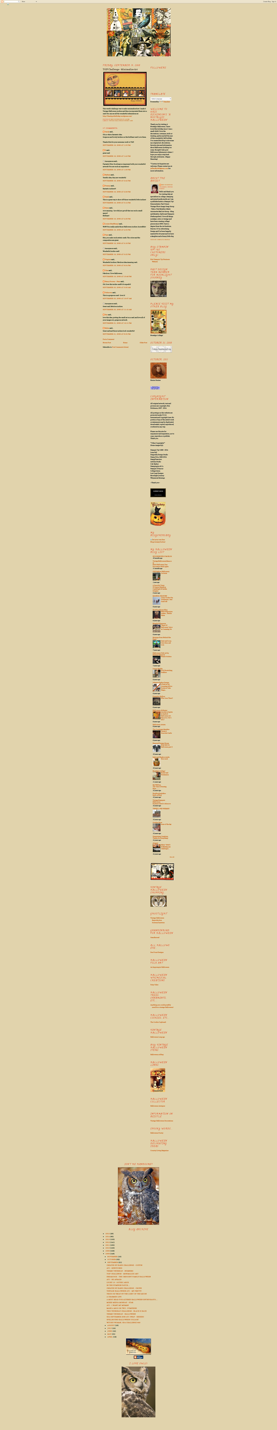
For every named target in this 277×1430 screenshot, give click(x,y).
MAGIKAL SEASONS (160, 596)
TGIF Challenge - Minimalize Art (122, 1274)
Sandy (107, 132)
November (112, 1256)
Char (106, 270)
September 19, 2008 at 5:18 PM (117, 243)
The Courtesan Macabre (161, 729)
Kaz (106, 315)
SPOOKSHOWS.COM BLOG (162, 556)
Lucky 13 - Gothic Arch (118, 1282)
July (109, 1328)
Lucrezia (164, 573)
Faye (106, 235)
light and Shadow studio (161, 757)
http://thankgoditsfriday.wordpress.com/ (117, 116)
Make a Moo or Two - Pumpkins (122, 1308)
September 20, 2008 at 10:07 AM (117, 298)
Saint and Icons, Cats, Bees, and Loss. (166, 643)
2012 (108, 1242)
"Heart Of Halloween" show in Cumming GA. (166, 627)
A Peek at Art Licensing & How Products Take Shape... (166, 687)
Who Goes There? (167, 698)
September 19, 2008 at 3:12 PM (117, 203)
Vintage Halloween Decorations (161, 1121)
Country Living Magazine (159, 1150)
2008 (108, 1254)
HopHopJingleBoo (159, 793)
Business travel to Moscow (162, 804)
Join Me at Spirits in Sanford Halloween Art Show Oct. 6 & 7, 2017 (167, 716)
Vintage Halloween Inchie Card (121, 120)
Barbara (107, 175)
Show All (172, 857)
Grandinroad (154, 937)
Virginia (108, 259)
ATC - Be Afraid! (114, 1279)
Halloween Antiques (157, 1106)
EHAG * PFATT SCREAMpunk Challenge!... (166, 846)
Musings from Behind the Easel (162, 638)
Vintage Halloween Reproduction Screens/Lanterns (157, 920)
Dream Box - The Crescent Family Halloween (129, 1277)
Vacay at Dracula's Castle (166, 732)
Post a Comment (108, 339)
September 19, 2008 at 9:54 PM (117, 265)
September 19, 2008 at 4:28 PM (117, 219)
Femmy (107, 186)
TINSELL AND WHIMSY (161, 808)
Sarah (107, 197)
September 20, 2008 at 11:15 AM (117, 309)
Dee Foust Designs (156, 952)
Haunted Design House (161, 743)
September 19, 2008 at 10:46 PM (117, 276)
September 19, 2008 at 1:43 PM (117, 156)
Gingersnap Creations (160, 836)
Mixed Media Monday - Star (120, 1302)
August (111, 1325)
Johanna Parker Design (161, 682)
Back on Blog (157, 795)
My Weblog (157, 785)
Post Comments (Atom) (120, 347)
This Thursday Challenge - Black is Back (127, 1311)
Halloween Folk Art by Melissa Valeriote (161, 654)
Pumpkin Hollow (159, 696)
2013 (108, 1239)
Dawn (107, 208)
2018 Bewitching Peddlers (166, 671)
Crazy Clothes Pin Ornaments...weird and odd (167, 599)
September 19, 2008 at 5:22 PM (117, 254)
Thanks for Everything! (160, 838)
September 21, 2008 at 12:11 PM (117, 323)
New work (164, 759)
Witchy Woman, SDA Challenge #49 (123, 1322)
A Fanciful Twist (158, 585)
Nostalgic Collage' (159, 771)
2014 (108, 1236)
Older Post (143, 342)
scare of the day (166, 824)
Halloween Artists (159, 724)
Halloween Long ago (157, 1037)
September (112, 1262)
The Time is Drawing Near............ (160, 787)
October (111, 1259)
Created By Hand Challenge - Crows (124, 1288)
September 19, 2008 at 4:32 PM (117, 230)
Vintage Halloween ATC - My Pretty (124, 1291)
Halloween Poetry (156, 1133)
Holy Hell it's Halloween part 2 (167, 746)
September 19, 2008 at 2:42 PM (117, 181)
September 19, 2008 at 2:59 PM (117, 192)
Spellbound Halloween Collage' (123, 1319)
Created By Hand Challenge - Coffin (125, 1265)
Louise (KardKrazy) (112, 224)
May (109, 1334)
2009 (108, 1251)
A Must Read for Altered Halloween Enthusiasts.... (132, 1299)
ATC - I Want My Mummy (118, 1305)
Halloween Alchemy (160, 710)
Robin (107, 328)
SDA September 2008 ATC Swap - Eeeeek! (125, 1317)
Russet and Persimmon (165, 774)
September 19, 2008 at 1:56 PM (117, 170)
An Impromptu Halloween (159, 967)
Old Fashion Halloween (161, 571)
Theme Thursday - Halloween (121, 1314)
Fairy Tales (154, 985)
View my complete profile (160, 239)
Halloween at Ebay (157, 1054)
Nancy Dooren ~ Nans (112, 281)
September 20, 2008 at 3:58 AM (117, 287)
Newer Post (107, 342)
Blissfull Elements (159, 623)
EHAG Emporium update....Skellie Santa (166, 613)
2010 (108, 1248)
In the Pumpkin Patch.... (118, 1285)
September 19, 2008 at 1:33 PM (117, 145)
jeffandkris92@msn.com (159, 168)
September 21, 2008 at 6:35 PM (117, 334)
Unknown (108, 292)
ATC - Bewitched (114, 1268)
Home (125, 342)
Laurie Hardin (158, 669)
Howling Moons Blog (160, 610)
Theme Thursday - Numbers (120, 1271)
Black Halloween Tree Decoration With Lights (160, 565)
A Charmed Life (114, 1297)
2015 (108, 1234)
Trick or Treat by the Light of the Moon (127, 1294)
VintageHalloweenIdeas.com (162, 562)
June (110, 1331)
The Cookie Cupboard (158, 1022)
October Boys (157, 822)
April (110, 1337)
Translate (166, 102)
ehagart (155, 843)
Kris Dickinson (167, 184)
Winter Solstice (166, 656)
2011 (108, 1245)
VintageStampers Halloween (159, 801)
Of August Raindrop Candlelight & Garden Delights (160, 589)
